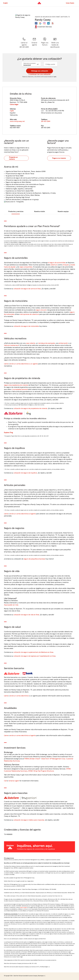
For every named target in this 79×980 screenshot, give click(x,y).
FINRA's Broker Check (32, 759)
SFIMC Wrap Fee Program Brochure (41, 771)
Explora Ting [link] (8, 432)
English (5, 3)
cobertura (53, 265)
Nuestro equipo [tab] (63, 211)
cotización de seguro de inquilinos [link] (25, 473)
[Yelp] (52, 23)
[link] (34, 42)
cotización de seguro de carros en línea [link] (27, 288)
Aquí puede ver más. (11, 605)
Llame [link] (6, 364)
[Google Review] (40, 23)
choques (66, 265)
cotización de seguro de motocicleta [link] (26, 326)
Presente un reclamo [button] (13, 158)
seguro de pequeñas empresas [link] (34, 559)
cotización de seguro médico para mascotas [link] (29, 820)
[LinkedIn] (48, 23)
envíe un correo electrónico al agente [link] (23, 514)
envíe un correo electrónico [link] (19, 696)
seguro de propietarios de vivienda (16, 385)
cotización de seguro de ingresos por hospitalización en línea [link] (35, 656)
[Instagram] (44, 23)
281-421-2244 (45, 121)
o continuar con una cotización (40, 74)
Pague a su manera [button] (59, 158)
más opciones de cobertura (29, 314)
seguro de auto (41, 310)
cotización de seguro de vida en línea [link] (26, 614)
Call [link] (5, 781)
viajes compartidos (25, 267)
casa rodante (30, 343)
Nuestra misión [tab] (39, 211)
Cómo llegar (14, 104)
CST (55, 109)
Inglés (12, 111)
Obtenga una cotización (39, 71)
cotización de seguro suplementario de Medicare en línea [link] (33, 652)
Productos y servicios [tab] (15, 211)
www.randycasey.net (17, 121)
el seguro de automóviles (56, 262)
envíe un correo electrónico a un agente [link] (24, 364)
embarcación (63, 343)
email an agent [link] (14, 781)
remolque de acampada (46, 343)
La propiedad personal (20, 389)
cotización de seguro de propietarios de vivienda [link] (30, 408)
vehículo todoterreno (11, 345)
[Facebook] (36, 23)
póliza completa (23, 907)
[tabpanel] (39, 111)
